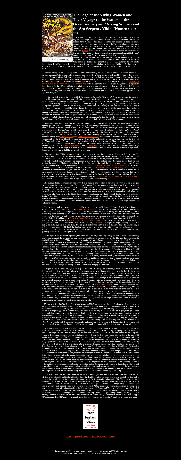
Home (68, 437)
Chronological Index (98, 437)
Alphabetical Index (80, 437)
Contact (112, 437)
